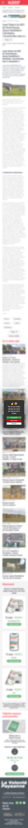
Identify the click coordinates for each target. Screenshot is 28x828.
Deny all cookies (14, 420)
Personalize (14, 423)
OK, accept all (14, 417)
